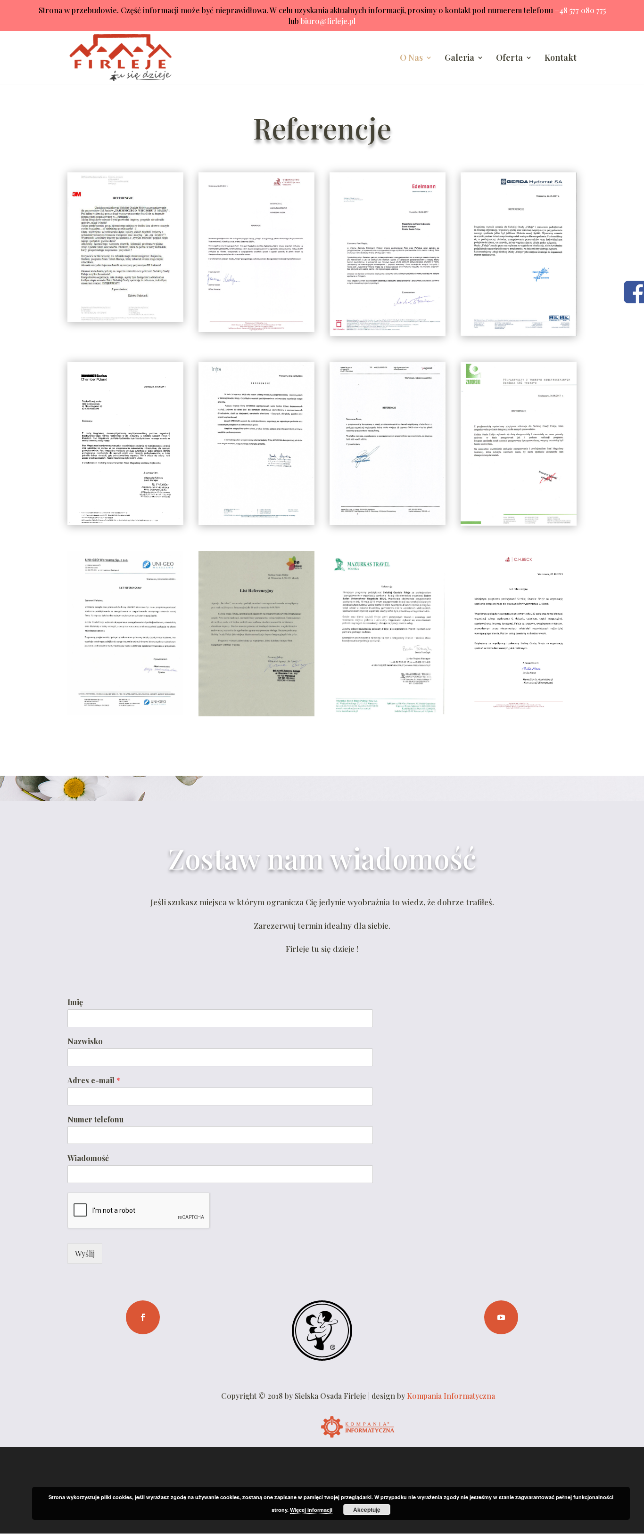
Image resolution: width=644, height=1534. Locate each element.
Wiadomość (88, 1158)
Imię (75, 1002)
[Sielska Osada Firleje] (322, 1358)
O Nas (411, 58)
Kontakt (561, 58)
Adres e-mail (93, 1080)
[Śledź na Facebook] (143, 1317)
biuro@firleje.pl (328, 21)
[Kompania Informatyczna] (358, 1440)
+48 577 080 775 (580, 10)
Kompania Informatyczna (451, 1396)
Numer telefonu (95, 1119)
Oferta (509, 58)
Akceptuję (366, 1509)
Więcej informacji (311, 1509)
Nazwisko (85, 1041)
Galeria (459, 58)
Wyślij (85, 1253)
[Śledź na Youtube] (501, 1317)
